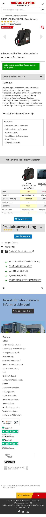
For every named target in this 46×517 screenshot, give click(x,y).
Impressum (26, 501)
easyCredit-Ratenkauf (11, 360)
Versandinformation (10, 387)
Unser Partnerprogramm (12, 364)
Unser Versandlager (10, 399)
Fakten (5, 341)
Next (41, 36)
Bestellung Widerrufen (11, 415)
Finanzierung (7, 356)
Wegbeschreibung (9, 411)
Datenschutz (35, 501)
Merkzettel (10, 246)
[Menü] (18, 420)
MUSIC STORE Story (10, 368)
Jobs (4, 372)
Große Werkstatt (9, 376)
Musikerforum (10, 501)
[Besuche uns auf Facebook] (19, 512)
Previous (5, 36)
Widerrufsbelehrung (21, 503)
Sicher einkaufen (9, 395)
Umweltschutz (8, 403)
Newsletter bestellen (21, 311)
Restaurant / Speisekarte (12, 380)
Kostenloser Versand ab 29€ (13, 348)
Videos (5, 384)
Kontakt (18, 501)
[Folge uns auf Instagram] (23, 512)
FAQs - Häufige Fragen (11, 345)
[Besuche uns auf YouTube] (27, 512)
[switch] (16, 422)
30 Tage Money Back (10, 352)
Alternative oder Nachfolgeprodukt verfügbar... (19, 66)
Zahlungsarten (8, 391)
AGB (30, 503)
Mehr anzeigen (22, 219)
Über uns (6, 337)
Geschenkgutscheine (11, 407)
